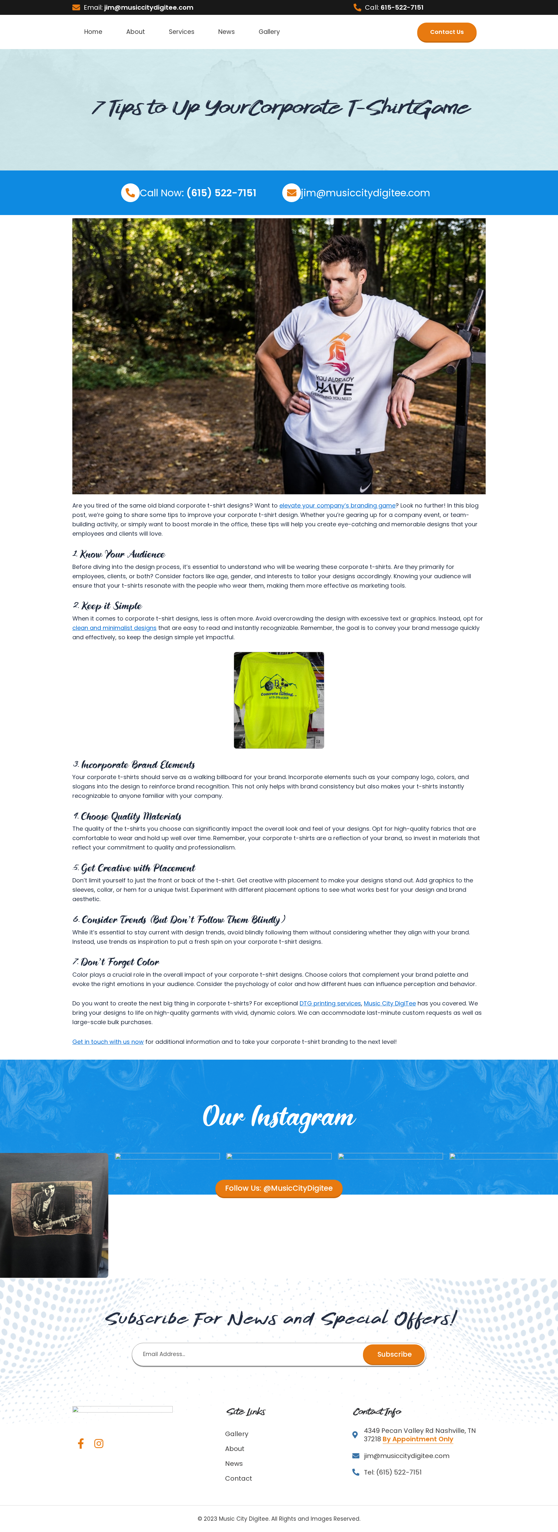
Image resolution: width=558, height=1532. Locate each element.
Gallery (269, 31)
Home (93, 31)
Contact (238, 1478)
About (135, 31)
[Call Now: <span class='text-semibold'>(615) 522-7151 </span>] (130, 192)
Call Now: (198, 193)
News (226, 31)
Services (181, 31)
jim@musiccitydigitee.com (365, 193)
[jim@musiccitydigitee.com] (291, 192)
